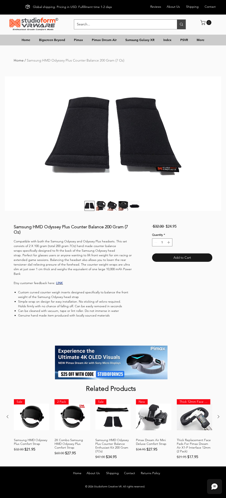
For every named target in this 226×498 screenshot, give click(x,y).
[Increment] (169, 242)
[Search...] (181, 24)
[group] (113, 429)
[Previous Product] (7, 416)
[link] (206, 22)
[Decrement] (155, 242)
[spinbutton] (162, 242)
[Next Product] (218, 416)
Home (19, 60)
